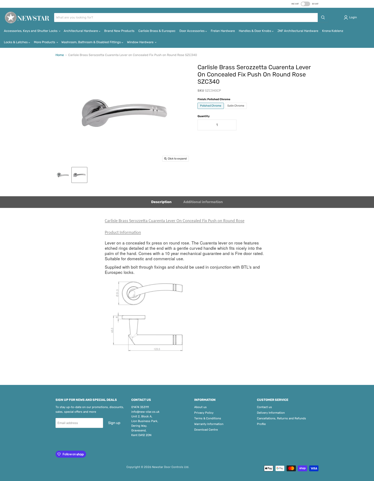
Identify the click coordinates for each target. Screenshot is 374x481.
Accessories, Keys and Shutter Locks (31, 31)
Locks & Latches (16, 42)
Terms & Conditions (207, 418)
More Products (45, 42)
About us (200, 407)
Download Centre (206, 429)
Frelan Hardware (223, 31)
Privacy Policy (203, 412)
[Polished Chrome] (211, 110)
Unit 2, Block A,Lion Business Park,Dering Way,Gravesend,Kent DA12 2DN (144, 426)
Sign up (114, 423)
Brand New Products (119, 31)
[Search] (323, 17)
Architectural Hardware (81, 31)
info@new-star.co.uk (145, 412)
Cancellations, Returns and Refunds (281, 418)
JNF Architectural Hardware (297, 31)
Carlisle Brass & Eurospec (157, 31)
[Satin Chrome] (236, 110)
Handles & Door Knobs (255, 31)
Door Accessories (192, 31)
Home (60, 55)
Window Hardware (140, 42)
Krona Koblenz (332, 31)
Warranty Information (208, 424)
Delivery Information (271, 412)
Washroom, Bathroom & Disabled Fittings (91, 42)
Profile (261, 424)
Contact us (264, 407)
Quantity (204, 116)
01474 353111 (140, 407)
